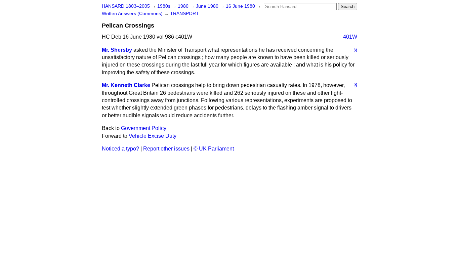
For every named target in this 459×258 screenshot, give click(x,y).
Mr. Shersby (117, 50)
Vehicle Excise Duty (152, 136)
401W (350, 37)
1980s (164, 6)
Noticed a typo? (120, 149)
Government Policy (143, 128)
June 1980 (208, 6)
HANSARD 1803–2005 (126, 6)
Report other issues (166, 149)
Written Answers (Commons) (133, 13)
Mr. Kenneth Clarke (126, 85)
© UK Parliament (214, 149)
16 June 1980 (241, 6)
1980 (184, 6)
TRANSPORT (184, 13)
